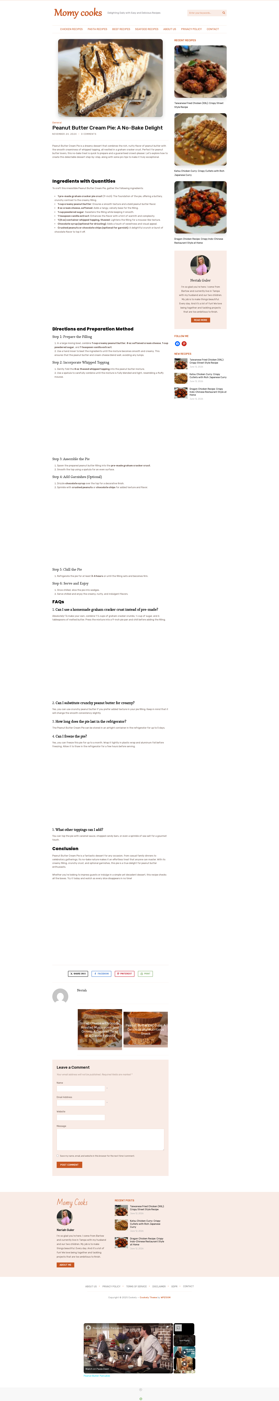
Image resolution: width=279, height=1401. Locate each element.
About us (169, 29)
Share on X (79, 974)
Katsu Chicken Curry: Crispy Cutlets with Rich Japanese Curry (208, 376)
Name (60, 1082)
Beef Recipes (121, 29)
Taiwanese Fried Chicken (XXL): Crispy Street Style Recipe (207, 361)
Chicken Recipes (71, 29)
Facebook (103, 974)
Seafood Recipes (146, 29)
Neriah (82, 990)
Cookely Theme (148, 1297)
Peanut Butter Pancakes (107, 1328)
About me (65, 1264)
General (57, 122)
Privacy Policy (191, 29)
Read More (200, 320)
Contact (213, 29)
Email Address (64, 1097)
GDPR (174, 1286)
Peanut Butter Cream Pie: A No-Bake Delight (107, 128)
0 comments (88, 134)
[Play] (184, 1352)
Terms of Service (136, 1286)
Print (147, 974)
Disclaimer (159, 1286)
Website (61, 1111)
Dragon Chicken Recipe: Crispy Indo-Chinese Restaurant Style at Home (208, 392)
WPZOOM (166, 1297)
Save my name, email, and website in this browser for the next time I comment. (97, 1156)
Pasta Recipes (97, 29)
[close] (140, 1389)
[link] (88, 1328)
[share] (167, 1326)
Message (61, 1126)
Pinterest (126, 974)
